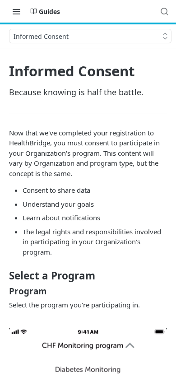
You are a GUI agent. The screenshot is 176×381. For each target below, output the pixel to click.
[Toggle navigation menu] (16, 11)
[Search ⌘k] (164, 11)
